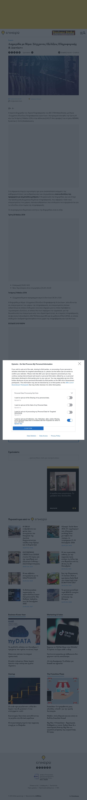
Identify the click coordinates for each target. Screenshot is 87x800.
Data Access (43, 436)
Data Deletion (31, 436)
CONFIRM (28, 428)
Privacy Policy (55, 436)
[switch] (70, 397)
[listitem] (43, 393)
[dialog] (43, 400)
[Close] (80, 364)
